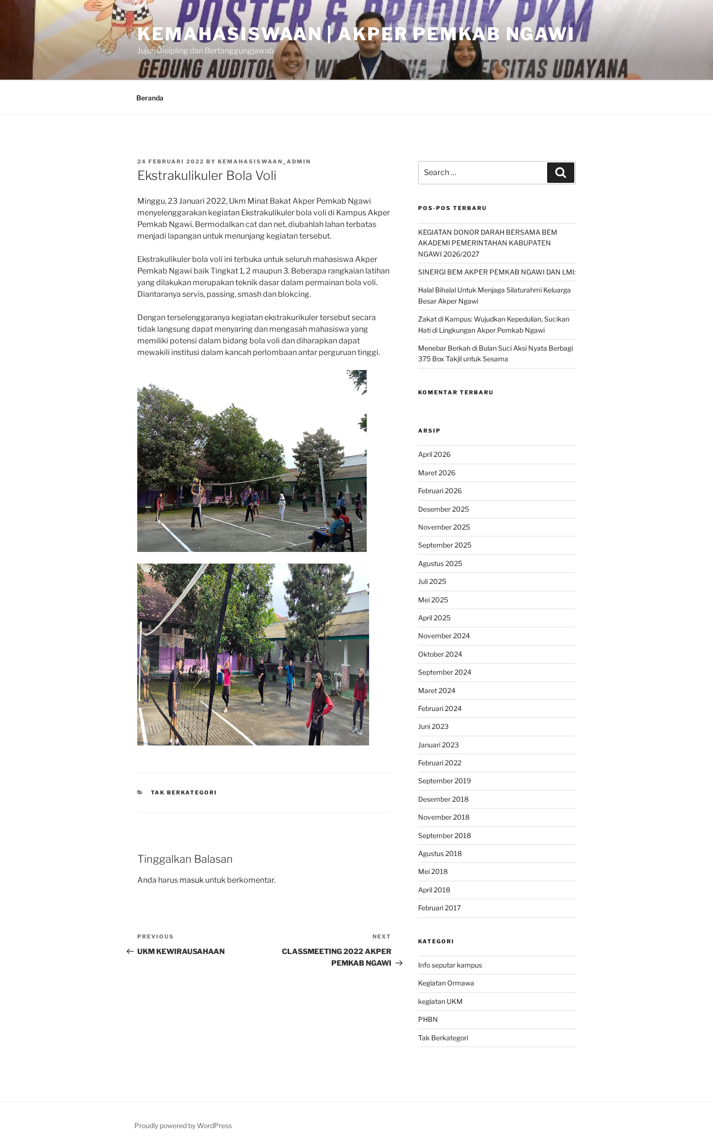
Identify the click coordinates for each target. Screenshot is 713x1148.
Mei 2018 (433, 871)
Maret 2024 (436, 690)
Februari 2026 (440, 490)
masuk (191, 880)
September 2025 (444, 545)
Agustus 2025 (440, 563)
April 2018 (434, 890)
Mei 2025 (433, 600)
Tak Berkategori (184, 792)
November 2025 (444, 527)
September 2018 (444, 835)
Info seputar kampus (450, 965)
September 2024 (444, 672)
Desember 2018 (443, 799)
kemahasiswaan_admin (264, 161)
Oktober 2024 (440, 654)
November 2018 (444, 817)
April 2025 (434, 618)
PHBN (428, 1019)
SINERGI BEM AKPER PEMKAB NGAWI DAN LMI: (497, 272)
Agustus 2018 (440, 853)
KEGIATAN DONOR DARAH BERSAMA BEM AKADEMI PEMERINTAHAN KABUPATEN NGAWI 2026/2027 (487, 243)
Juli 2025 (432, 581)
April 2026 (434, 454)
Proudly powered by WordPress (183, 1125)
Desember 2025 (443, 509)
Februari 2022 (439, 763)
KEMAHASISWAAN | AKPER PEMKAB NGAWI (356, 34)
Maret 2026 (436, 473)
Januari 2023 (438, 745)
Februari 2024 (440, 708)
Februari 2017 (439, 908)
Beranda (149, 98)
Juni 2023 (433, 726)
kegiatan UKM (440, 1001)
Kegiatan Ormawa (446, 983)
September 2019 (444, 780)
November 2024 (444, 635)
